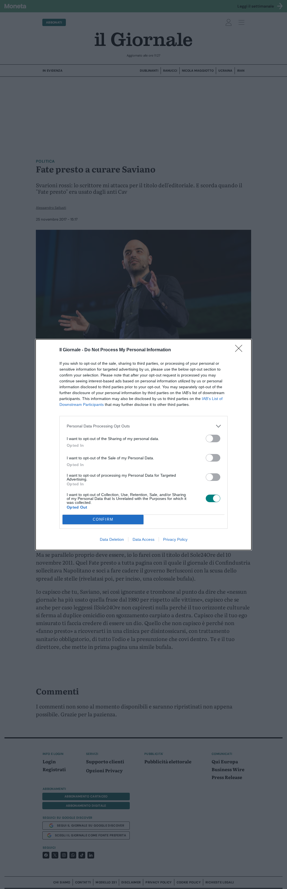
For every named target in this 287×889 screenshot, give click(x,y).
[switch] (213, 438)
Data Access (143, 539)
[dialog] (143, 444)
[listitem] (143, 426)
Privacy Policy (175, 539)
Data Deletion (112, 539)
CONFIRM (103, 519)
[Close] (240, 350)
